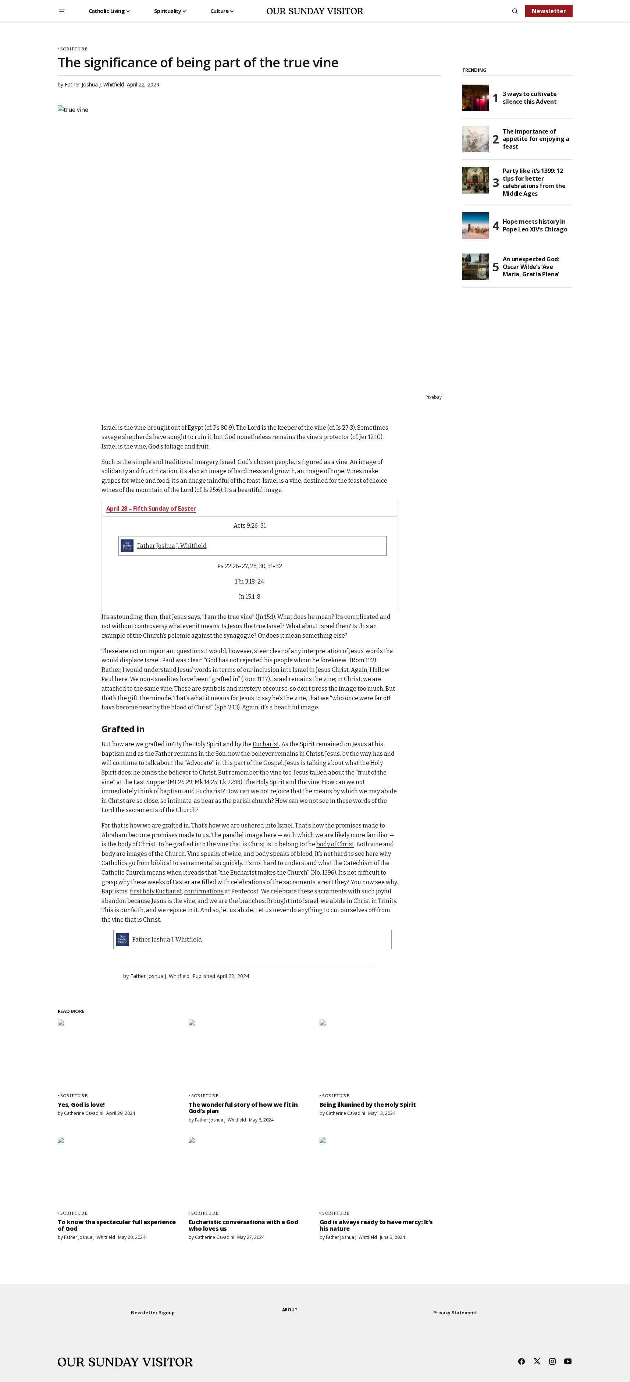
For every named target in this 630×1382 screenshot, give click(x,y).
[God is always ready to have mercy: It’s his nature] (381, 1171)
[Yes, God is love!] (119, 1054)
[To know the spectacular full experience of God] (119, 1171)
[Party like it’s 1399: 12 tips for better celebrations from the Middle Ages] (475, 180)
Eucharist (266, 744)
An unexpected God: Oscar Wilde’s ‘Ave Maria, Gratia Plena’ (531, 267)
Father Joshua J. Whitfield (172, 545)
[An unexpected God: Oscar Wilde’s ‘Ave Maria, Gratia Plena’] (475, 267)
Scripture (74, 49)
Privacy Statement (455, 1313)
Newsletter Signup (153, 1313)
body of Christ (335, 844)
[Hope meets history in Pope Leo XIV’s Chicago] (475, 225)
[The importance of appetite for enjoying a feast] (475, 139)
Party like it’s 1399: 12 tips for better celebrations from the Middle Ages (534, 182)
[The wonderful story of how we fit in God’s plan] (250, 1054)
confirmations (204, 891)
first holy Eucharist (156, 891)
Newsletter (549, 11)
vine (166, 688)
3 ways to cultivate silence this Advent (530, 98)
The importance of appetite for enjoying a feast (536, 139)
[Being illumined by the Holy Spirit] (381, 1054)
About (290, 1310)
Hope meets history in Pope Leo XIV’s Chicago (535, 225)
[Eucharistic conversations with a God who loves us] (250, 1171)
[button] (62, 11)
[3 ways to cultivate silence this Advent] (475, 98)
